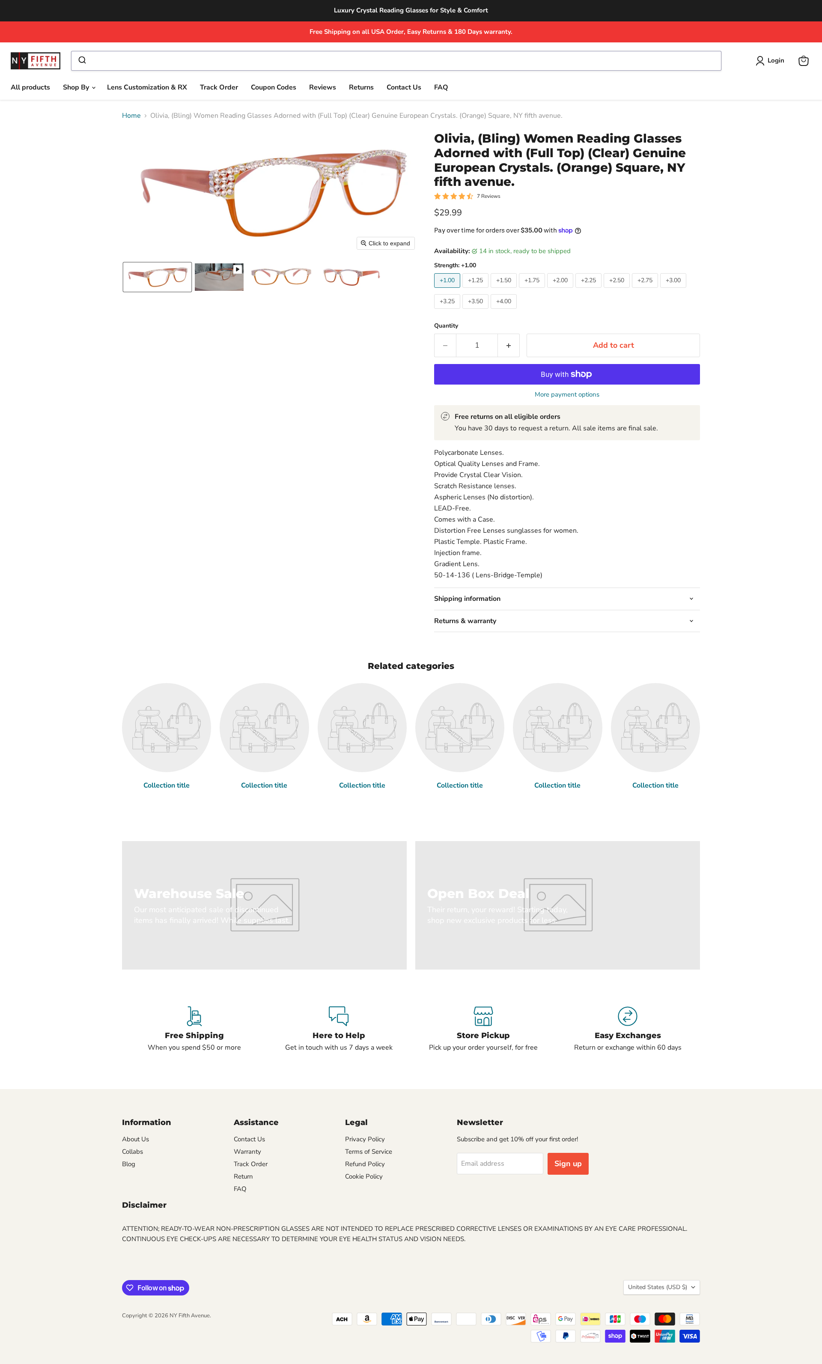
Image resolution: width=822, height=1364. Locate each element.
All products (30, 87)
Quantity (446, 325)
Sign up (568, 1163)
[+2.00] (561, 290)
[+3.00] (674, 290)
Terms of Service (368, 1151)
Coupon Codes (273, 87)
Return (243, 1176)
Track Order (219, 87)
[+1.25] (476, 290)
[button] (772, 61)
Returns (361, 87)
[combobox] (396, 61)
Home (131, 115)
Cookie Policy (364, 1176)
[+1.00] (448, 290)
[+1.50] (505, 290)
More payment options (567, 394)
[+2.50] (618, 290)
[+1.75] (533, 290)
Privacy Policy (365, 1139)
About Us (135, 1139)
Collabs (132, 1151)
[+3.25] (448, 311)
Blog (128, 1164)
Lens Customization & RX (147, 87)
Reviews (322, 87)
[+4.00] (505, 311)
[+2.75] (646, 290)
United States (657, 1287)
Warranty (247, 1151)
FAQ (441, 87)
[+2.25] (589, 290)
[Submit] (81, 60)
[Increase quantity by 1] (509, 345)
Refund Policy (365, 1164)
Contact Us (404, 87)
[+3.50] (476, 311)
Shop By (77, 87)
